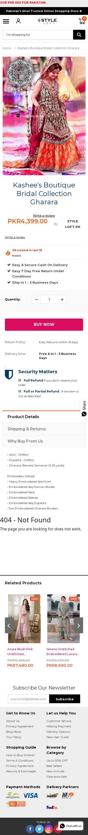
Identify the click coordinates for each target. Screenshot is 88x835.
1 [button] (5, 170)
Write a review (44, 215)
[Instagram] (48, 828)
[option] (44, 116)
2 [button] (12, 170)
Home (6, 48)
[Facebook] (30, 828)
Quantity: (12, 299)
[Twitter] (39, 828)
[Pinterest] (58, 828)
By (56, 224)
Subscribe (65, 699)
